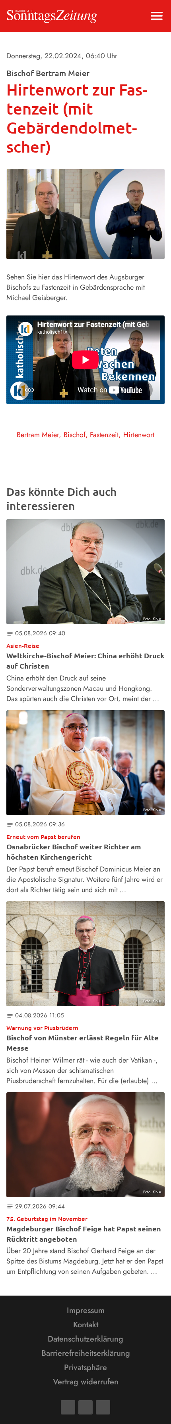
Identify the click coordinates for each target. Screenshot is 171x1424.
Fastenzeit (104, 435)
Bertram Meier (38, 435)
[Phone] (103, 1407)
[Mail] (85, 1407)
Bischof (75, 435)
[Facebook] (68, 1407)
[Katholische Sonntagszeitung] (51, 16)
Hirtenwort (138, 435)
